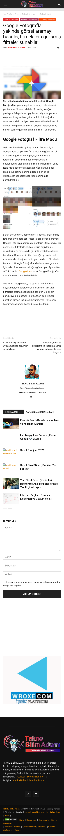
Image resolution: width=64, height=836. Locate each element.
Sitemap (41, 826)
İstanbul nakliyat (53, 812)
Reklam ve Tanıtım (13, 826)
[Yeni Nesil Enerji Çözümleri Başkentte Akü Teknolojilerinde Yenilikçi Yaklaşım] (11, 483)
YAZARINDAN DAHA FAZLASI (40, 412)
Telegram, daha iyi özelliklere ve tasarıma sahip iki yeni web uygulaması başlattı (46, 347)
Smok (7, 815)
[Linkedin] (30, 59)
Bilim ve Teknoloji (22, 14)
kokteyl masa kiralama (34, 812)
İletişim (18, 830)
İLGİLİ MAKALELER (13, 412)
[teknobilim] (32, 743)
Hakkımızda (31, 820)
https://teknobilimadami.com (32, 388)
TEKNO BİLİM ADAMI (16, 48)
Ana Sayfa (7, 14)
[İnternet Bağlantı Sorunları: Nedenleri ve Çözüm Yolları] (11, 498)
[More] (44, 59)
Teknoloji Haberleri (48, 19)
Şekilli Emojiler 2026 (32, 450)
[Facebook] (16, 59)
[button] (5, 4)
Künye (21, 820)
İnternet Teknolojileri (42, 14)
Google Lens (26, 271)
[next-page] (10, 510)
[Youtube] (36, 794)
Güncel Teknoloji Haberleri (31, 776)
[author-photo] (32, 379)
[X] (23, 59)
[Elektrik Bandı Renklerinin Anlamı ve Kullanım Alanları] (11, 423)
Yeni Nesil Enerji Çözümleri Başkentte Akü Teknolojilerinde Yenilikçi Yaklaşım (39, 484)
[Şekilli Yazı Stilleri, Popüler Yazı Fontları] (11, 468)
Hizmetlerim (44, 820)
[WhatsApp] (37, 59)
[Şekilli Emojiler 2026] (11, 453)
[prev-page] (5, 510)
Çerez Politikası (29, 826)
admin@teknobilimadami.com (28, 780)
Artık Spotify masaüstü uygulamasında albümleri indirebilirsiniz (15, 346)
